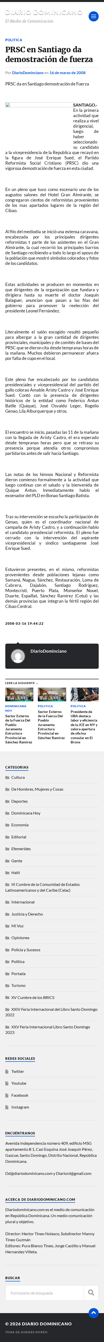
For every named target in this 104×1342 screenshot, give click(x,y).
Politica (13, 40)
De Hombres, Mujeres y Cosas (37, 789)
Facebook (19, 1095)
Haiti (15, 872)
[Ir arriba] (94, 1313)
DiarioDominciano (28, 72)
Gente (16, 860)
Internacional (23, 901)
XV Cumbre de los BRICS (32, 997)
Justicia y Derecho (27, 914)
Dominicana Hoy (25, 812)
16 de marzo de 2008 (67, 72)
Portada (18, 973)
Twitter (17, 1071)
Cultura (18, 777)
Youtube (18, 1083)
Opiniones (20, 937)
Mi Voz (17, 925)
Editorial (18, 836)
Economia (20, 824)
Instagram (20, 1107)
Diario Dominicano (44, 12)
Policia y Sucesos (25, 949)
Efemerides (21, 848)
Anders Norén (34, 1332)
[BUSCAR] (91, 1293)
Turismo (18, 985)
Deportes (19, 801)
